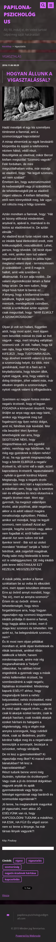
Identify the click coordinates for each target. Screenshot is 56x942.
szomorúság (12, 867)
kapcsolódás (12, 879)
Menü (51, 5)
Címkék (6, 860)
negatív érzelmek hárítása (20, 873)
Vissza (5, 895)
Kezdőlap (6, 46)
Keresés (43, 5)
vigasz (19, 860)
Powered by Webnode (28, 935)
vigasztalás (35, 860)
